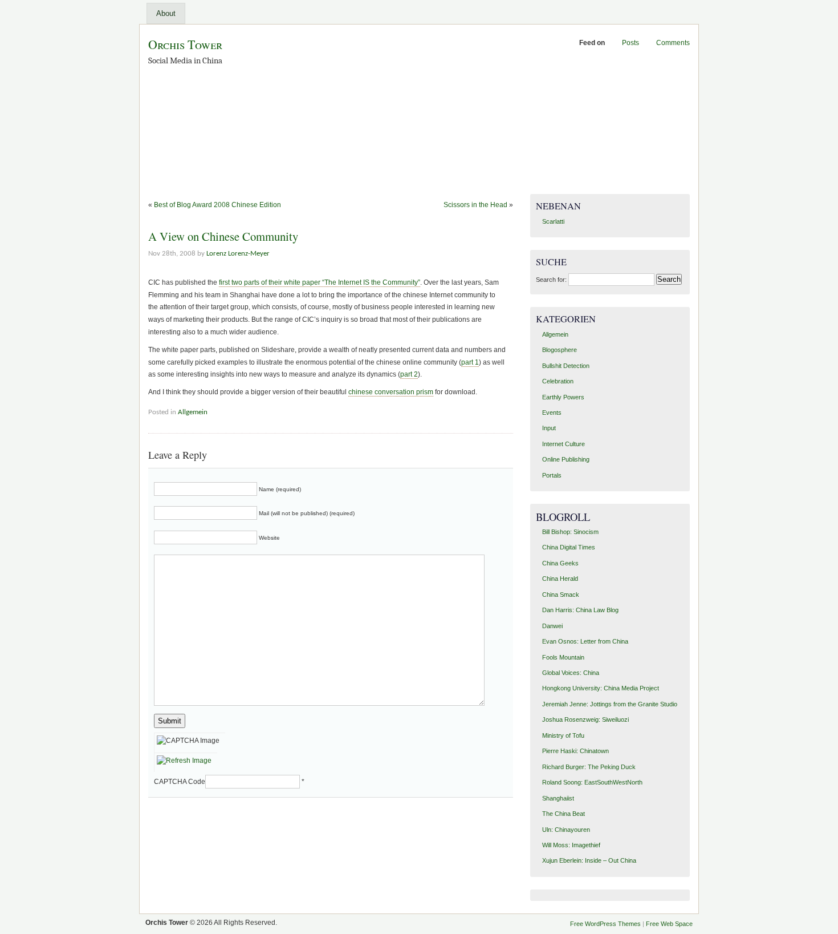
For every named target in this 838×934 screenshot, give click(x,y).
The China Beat (563, 813)
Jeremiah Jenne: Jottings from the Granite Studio (609, 704)
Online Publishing (565, 459)
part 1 (470, 362)
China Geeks (560, 563)
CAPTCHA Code (179, 782)
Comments (673, 43)
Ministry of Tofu (563, 735)
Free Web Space (669, 923)
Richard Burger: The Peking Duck (589, 766)
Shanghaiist (558, 798)
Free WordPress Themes (605, 923)
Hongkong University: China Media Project (600, 688)
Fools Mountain (563, 657)
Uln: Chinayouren (566, 829)
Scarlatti (553, 221)
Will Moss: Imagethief (571, 845)
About (166, 13)
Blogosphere (559, 349)
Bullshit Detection (565, 365)
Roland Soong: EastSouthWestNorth (592, 782)
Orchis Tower (185, 44)
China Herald (560, 578)
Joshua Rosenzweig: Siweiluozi (585, 719)
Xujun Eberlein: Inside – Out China (589, 860)
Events (552, 412)
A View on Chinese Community (223, 236)
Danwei (552, 625)
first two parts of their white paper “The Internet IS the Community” (319, 282)
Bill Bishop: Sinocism (570, 531)
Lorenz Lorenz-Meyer (238, 253)
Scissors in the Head (475, 205)
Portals (552, 475)
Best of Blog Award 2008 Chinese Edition (217, 205)
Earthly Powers (563, 397)
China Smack (560, 594)
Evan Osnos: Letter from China (585, 641)
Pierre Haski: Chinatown (575, 750)
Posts (630, 43)
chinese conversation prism (390, 392)
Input (549, 427)
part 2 (409, 374)
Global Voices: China (570, 672)
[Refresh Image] (185, 761)
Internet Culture (563, 443)
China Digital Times (568, 547)
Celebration (557, 381)
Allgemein (193, 412)
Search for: (551, 279)
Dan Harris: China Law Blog (580, 610)
